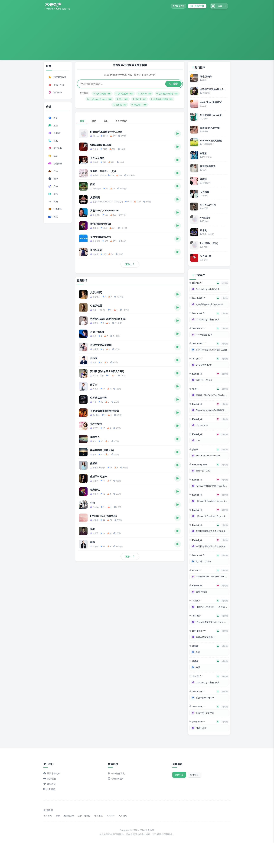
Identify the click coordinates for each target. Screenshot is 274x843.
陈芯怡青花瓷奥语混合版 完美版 (210, 531)
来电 (56, 140)
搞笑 (56, 155)
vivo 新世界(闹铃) (204, 364)
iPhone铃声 (121, 120)
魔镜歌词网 (69, 815)
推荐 (82, 120)
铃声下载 (98, 815)
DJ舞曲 (57, 132)
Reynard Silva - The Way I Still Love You (211, 576)
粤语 (56, 117)
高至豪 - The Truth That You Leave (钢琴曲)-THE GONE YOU (211, 395)
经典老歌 (58, 208)
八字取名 (123, 815)
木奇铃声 (53, 4)
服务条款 (50, 789)
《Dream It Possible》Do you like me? (211, 500)
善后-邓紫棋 (201, 591)
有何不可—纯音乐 (204, 379)
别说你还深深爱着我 (205, 637)
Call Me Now (202, 425)
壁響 (58, 815)
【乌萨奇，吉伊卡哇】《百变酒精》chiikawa (211, 606)
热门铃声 (58, 92)
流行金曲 (58, 148)
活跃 (94, 120)
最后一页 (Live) (203, 470)
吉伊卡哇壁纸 (84, 815)
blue (198, 440)
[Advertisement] (137, 34)
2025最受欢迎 (60, 77)
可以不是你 (201, 727)
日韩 (56, 186)
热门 (106, 120)
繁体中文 (194, 774)
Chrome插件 (117, 778)
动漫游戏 (58, 163)
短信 (56, 125)
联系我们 (51, 778)
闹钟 (56, 178)
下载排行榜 (59, 84)
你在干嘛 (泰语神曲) (205, 712)
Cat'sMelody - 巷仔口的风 (207, 289)
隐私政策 (51, 783)
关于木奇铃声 (53, 773)
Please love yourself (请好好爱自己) (211, 410)
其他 (56, 201)
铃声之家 (47, 815)
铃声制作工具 (118, 773)
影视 (56, 193)
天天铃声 (111, 815)
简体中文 (179, 774)
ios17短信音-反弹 (204, 334)
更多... (128, 264)
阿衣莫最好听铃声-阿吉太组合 (209, 304)
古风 (56, 170)
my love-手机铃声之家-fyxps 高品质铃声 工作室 (211, 485)
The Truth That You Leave (208, 455)
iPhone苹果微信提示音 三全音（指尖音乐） (211, 621)
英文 (56, 216)
